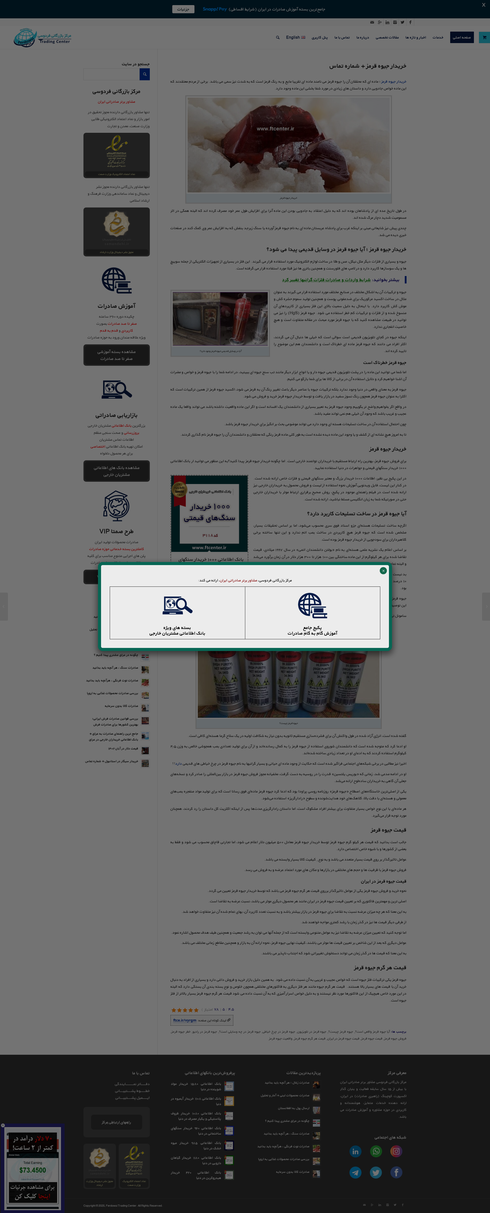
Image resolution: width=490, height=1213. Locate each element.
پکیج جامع (312, 627)
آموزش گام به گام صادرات (312, 633)
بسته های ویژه (177, 627)
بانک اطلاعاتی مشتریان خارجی (177, 633)
